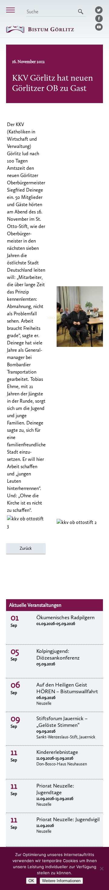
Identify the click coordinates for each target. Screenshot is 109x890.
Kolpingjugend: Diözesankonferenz (58, 654)
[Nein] (101, 868)
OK (31, 880)
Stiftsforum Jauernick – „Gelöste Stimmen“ (62, 721)
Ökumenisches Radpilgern (65, 617)
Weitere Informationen (61, 880)
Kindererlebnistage (57, 752)
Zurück (26, 548)
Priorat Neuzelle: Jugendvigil (68, 819)
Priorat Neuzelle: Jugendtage (55, 789)
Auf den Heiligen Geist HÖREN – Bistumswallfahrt (67, 688)
